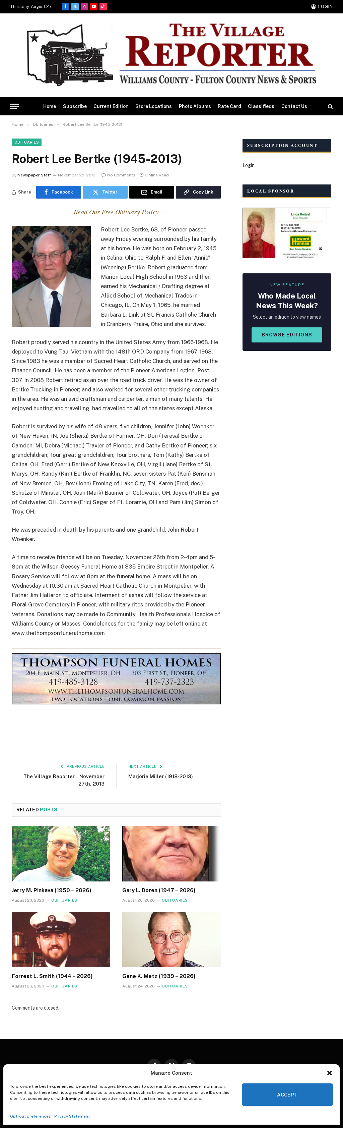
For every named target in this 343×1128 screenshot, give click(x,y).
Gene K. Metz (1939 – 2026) (159, 976)
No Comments (121, 175)
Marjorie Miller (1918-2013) (160, 776)
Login (249, 165)
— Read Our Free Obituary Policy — (116, 211)
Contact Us (294, 106)
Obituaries (26, 142)
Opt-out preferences (30, 1116)
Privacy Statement (72, 1116)
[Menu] (14, 106)
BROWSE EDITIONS (287, 334)
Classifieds (261, 106)
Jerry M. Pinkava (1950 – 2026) (51, 890)
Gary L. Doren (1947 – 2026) (159, 890)
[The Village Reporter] (171, 55)
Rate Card (229, 106)
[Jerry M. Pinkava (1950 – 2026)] (61, 853)
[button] (329, 1073)
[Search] (330, 106)
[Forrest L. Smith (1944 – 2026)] (61, 939)
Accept (287, 1094)
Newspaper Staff (34, 175)
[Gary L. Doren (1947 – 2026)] (171, 853)
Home (49, 106)
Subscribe (75, 106)
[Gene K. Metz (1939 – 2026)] (171, 939)
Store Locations (153, 106)
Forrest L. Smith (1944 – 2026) (52, 976)
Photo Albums (195, 106)
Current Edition (111, 106)
